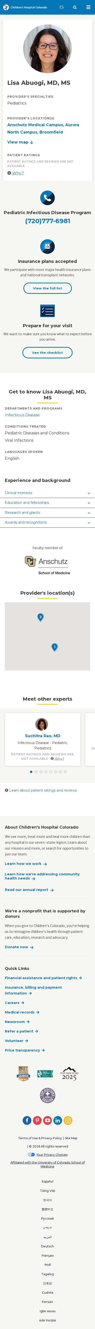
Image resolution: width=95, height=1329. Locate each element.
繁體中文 (47, 1209)
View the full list (47, 288)
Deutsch (47, 1246)
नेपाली (47, 1265)
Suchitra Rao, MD (42, 736)
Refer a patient (19, 1031)
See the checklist (47, 352)
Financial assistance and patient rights (41, 978)
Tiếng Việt (47, 1191)
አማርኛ (47, 1228)
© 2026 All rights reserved (48, 1146)
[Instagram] (68, 1120)
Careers (12, 1003)
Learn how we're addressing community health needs (42, 876)
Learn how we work (23, 864)
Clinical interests (18, 493)
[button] (54, 647)
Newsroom (15, 1022)
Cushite (47, 1292)
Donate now (16, 947)
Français (48, 1255)
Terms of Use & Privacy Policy (40, 1138)
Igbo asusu (48, 1311)
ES (63, 7)
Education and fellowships (27, 502)
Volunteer (14, 1041)
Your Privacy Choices (52, 1155)
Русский (47, 1218)
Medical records (20, 1012)
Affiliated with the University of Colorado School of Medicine (47, 1164)
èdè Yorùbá (47, 1320)
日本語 (47, 1283)
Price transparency (22, 1050)
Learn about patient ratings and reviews (42, 790)
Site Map (71, 1138)
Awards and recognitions (26, 522)
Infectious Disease (22, 415)
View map (17, 142)
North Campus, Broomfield (35, 132)
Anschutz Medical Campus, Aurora (43, 125)
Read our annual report (26, 890)
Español (47, 1181)
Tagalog (47, 1274)
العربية (48, 1237)
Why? (17, 173)
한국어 (47, 1200)
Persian (47, 1302)
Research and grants (22, 512)
